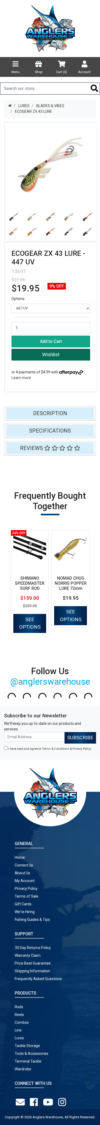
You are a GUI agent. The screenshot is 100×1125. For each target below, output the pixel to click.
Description (50, 413)
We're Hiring (25, 912)
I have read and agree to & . (49, 749)
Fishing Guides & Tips (32, 919)
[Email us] (21, 1102)
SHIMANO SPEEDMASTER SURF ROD (30, 583)
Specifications (50, 431)
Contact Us (24, 865)
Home (20, 857)
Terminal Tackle (28, 1061)
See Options (30, 623)
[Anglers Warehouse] (50, 28)
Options (18, 299)
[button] (50, 355)
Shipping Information (32, 971)
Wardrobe (23, 1069)
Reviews (32, 448)
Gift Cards (23, 904)
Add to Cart (51, 341)
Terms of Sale (26, 896)
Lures (19, 1038)
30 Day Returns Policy (33, 948)
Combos (22, 1022)
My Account (25, 881)
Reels (19, 1014)
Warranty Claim (28, 955)
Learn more (21, 378)
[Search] (94, 88)
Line (18, 1030)
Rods (19, 1007)
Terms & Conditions (55, 749)
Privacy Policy (82, 749)
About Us (22, 873)
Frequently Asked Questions (38, 979)
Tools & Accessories (31, 1053)
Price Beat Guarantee (33, 963)
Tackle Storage (27, 1046)
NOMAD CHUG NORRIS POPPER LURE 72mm (71, 583)
